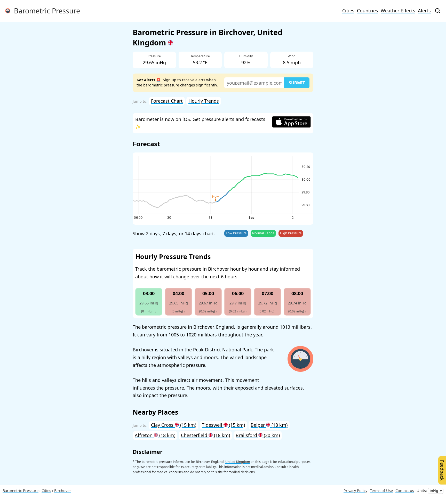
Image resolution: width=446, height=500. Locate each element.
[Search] (438, 11)
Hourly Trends (203, 101)
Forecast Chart (167, 101)
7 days (169, 233)
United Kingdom (237, 461)
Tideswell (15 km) (223, 425)
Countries (367, 10)
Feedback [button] (442, 470)
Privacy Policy (355, 490)
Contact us (404, 490)
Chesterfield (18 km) (205, 435)
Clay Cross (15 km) (173, 425)
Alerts (424, 10)
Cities (348, 10)
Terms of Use (381, 490)
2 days (153, 233)
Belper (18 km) (269, 425)
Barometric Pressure (45, 10)
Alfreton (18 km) (155, 435)
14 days (193, 233)
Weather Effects (398, 10)
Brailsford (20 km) (258, 435)
